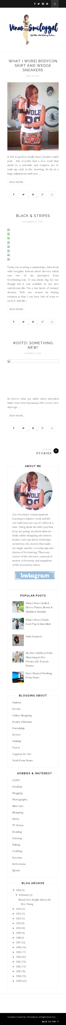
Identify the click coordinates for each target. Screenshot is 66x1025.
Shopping (17, 812)
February (24, 894)
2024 (19, 908)
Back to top (49, 1021)
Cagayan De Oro (21, 754)
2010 (19, 976)
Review (16, 734)
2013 (19, 961)
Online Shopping (22, 715)
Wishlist (16, 741)
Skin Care (18, 806)
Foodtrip (17, 786)
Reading (17, 831)
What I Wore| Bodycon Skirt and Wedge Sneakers (33, 65)
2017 (18, 942)
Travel (16, 747)
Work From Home (22, 760)
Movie (15, 818)
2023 (19, 913)
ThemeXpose (32, 1017)
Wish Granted (34, 636)
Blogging (17, 793)
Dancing (17, 838)
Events (16, 708)
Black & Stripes (33, 216)
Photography (19, 799)
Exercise (17, 857)
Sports (16, 870)
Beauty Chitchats (22, 721)
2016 (19, 947)
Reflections (18, 864)
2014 (19, 956)
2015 (18, 952)
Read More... (16, 182)
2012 (18, 966)
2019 (19, 932)
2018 (18, 937)
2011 (18, 971)
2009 (19, 980)
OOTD (16, 780)
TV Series (17, 825)
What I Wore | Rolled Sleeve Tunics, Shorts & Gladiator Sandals (39, 607)
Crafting (17, 851)
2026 (19, 890)
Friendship (18, 728)
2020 (19, 928)
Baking (16, 844)
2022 (19, 918)
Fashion (16, 702)
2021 (18, 923)
